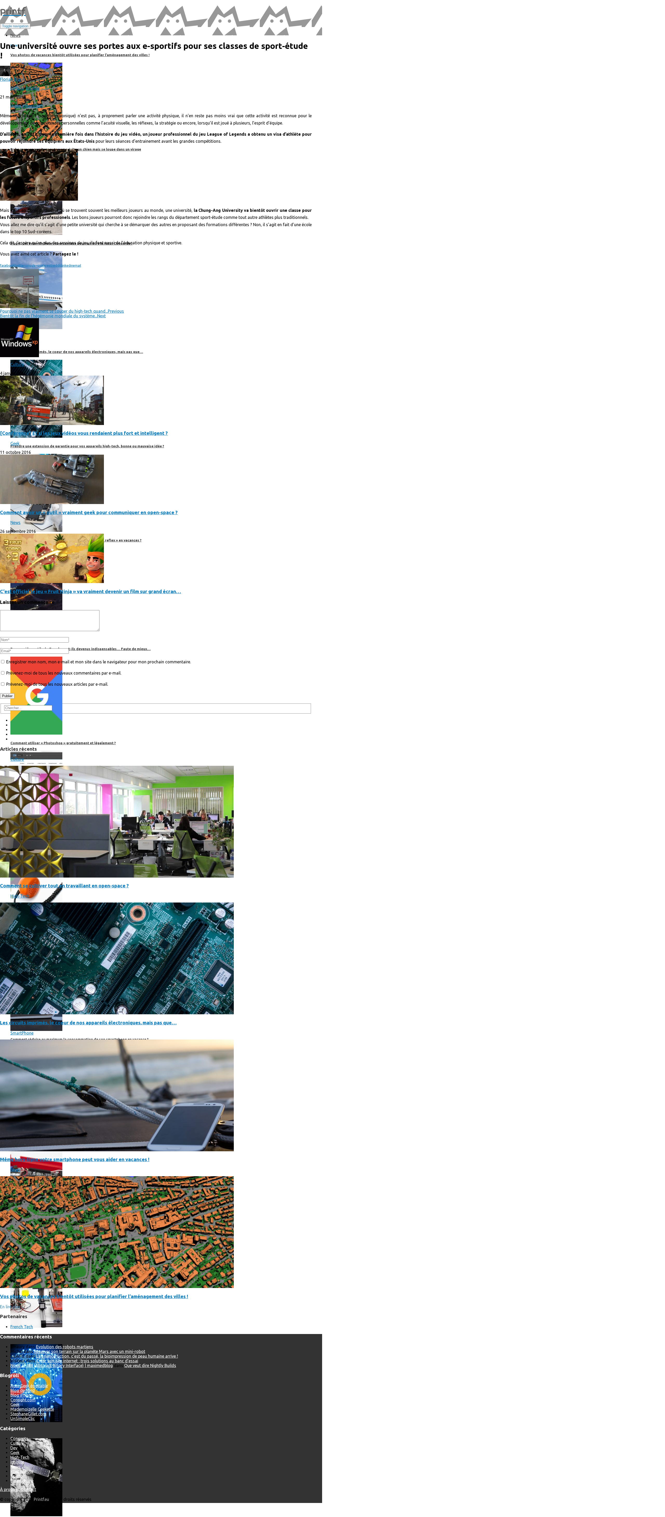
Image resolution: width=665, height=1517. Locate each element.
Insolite (33, 88)
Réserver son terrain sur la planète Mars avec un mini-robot (89, 1351)
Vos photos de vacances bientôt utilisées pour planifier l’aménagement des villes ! (94, 1296)
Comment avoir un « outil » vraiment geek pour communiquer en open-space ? (89, 512)
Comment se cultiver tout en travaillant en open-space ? (64, 885)
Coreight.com (23, 1399)
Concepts (19, 1438)
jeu (13, 105)
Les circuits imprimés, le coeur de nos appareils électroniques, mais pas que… (88, 1022)
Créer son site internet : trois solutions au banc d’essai (87, 1360)
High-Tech (19, 896)
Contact (28, 1489)
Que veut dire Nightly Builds (150, 1365)
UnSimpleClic (22, 1418)
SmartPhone (22, 1033)
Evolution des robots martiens (64, 1346)
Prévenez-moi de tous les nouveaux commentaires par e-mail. (63, 673)
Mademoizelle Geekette (32, 1409)
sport (38, 105)
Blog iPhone (21, 1395)
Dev (13, 1448)
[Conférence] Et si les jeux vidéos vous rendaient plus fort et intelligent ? (84, 433)
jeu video (24, 105)
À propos (8, 1489)
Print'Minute (21, 1471)
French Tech (21, 1326)
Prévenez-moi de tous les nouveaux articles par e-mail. (57, 684)
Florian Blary (12, 79)
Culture (17, 88)
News (15, 522)
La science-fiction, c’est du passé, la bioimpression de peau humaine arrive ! (107, 1356)
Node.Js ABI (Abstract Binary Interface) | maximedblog (61, 1365)
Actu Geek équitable (29, 1385)
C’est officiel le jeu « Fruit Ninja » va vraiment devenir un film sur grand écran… (90, 591)
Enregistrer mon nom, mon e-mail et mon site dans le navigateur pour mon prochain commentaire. (98, 661)
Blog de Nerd (22, 1390)
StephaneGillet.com (28, 1413)
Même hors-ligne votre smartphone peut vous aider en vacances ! (74, 1159)
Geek (14, 443)
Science (17, 1476)
